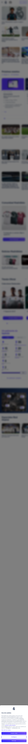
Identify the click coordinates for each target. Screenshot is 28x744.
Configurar (14, 737)
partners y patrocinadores (10, 725)
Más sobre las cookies (6, 730)
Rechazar (14, 740)
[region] (14, 724)
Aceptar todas (14, 733)
